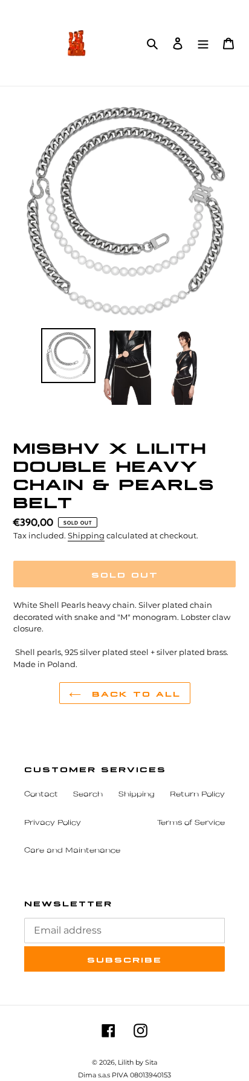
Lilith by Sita (137, 1062)
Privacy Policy (52, 823)
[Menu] (203, 42)
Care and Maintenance (72, 850)
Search (88, 794)
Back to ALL (134, 693)
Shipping (86, 535)
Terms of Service (191, 823)
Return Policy (197, 794)
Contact (41, 794)
